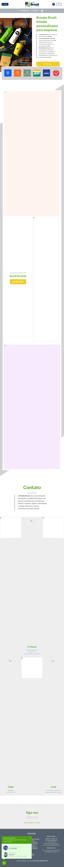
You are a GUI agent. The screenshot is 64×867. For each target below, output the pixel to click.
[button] (5, 4)
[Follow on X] (33, 817)
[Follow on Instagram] (30, 817)
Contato (35, 11)
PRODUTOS (25, 11)
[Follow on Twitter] (36, 817)
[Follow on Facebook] (27, 817)
